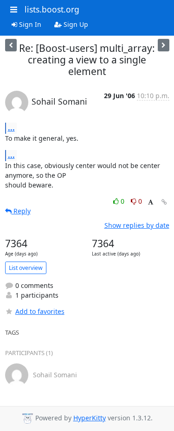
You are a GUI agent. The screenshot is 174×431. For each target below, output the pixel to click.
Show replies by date (136, 225)
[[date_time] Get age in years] (163, 45)
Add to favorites (39, 311)
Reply (21, 210)
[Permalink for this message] (164, 202)
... (11, 128)
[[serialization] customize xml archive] (11, 45)
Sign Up (75, 24)
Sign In (29, 24)
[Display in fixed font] (150, 202)
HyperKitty (89, 417)
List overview (26, 268)
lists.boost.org (52, 9)
